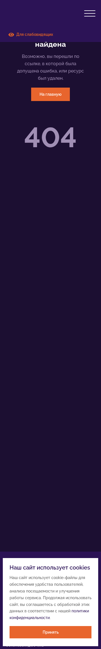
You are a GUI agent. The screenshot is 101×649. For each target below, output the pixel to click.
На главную (50, 94)
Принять (51, 632)
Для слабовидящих (33, 34)
